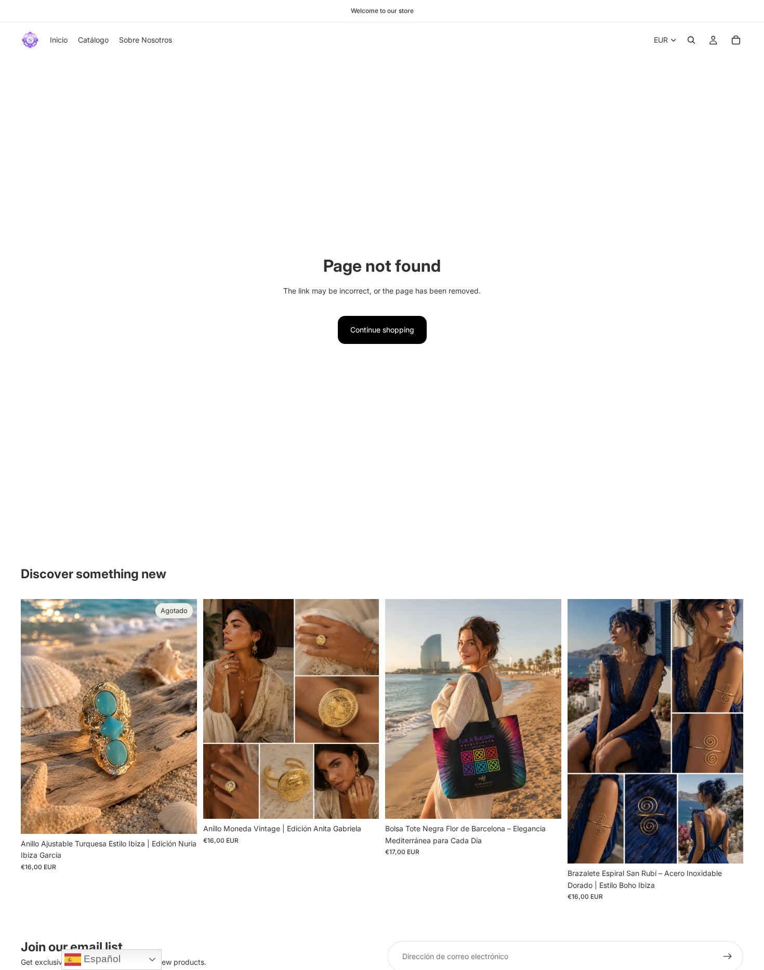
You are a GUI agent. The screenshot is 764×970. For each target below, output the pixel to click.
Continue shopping (382, 329)
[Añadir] (362, 803)
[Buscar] (691, 40)
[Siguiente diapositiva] (545, 709)
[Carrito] (736, 40)
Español (101, 958)
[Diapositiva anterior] (400, 709)
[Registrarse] (728, 956)
